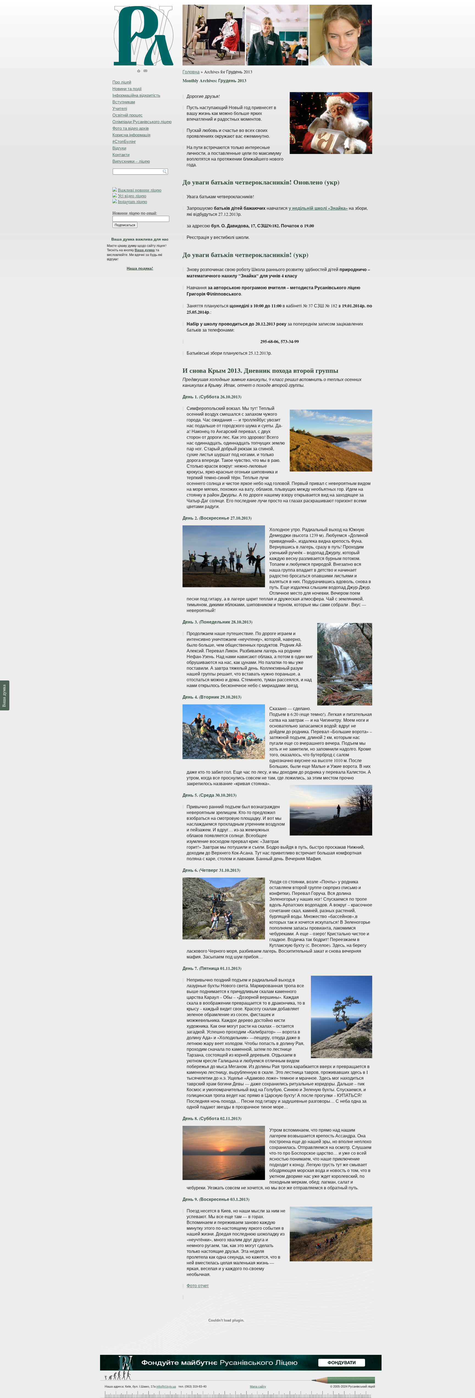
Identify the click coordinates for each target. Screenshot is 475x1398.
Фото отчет (198, 1285)
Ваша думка (145, 250)
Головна (191, 72)
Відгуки (119, 148)
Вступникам (123, 101)
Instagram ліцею (132, 201)
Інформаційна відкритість (136, 95)
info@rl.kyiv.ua (166, 1386)
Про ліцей (121, 82)
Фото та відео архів (130, 128)
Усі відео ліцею (132, 195)
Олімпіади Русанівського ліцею (142, 121)
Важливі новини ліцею (139, 190)
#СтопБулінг (124, 141)
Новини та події (127, 88)
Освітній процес (127, 115)
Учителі (119, 108)
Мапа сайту (258, 1386)
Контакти (120, 154)
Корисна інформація (131, 134)
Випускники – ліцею (131, 161)
